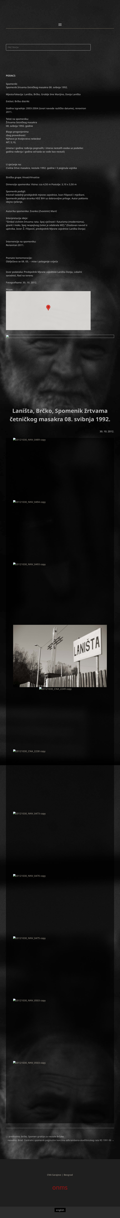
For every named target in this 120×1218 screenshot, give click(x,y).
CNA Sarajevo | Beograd (60, 1174)
